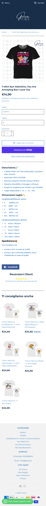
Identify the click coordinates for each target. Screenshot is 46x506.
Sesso (4, 107)
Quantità (5, 129)
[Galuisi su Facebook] (20, 486)
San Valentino (23, 441)
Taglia (4, 118)
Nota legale (23, 472)
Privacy (23, 478)
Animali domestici (23, 445)
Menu (7, 3)
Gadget (23, 435)
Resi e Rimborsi (23, 475)
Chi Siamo (23, 469)
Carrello (40, 3)
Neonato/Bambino (23, 448)
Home (4, 32)
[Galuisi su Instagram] (24, 486)
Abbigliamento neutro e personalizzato (23, 438)
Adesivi (23, 432)
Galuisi (24, 493)
